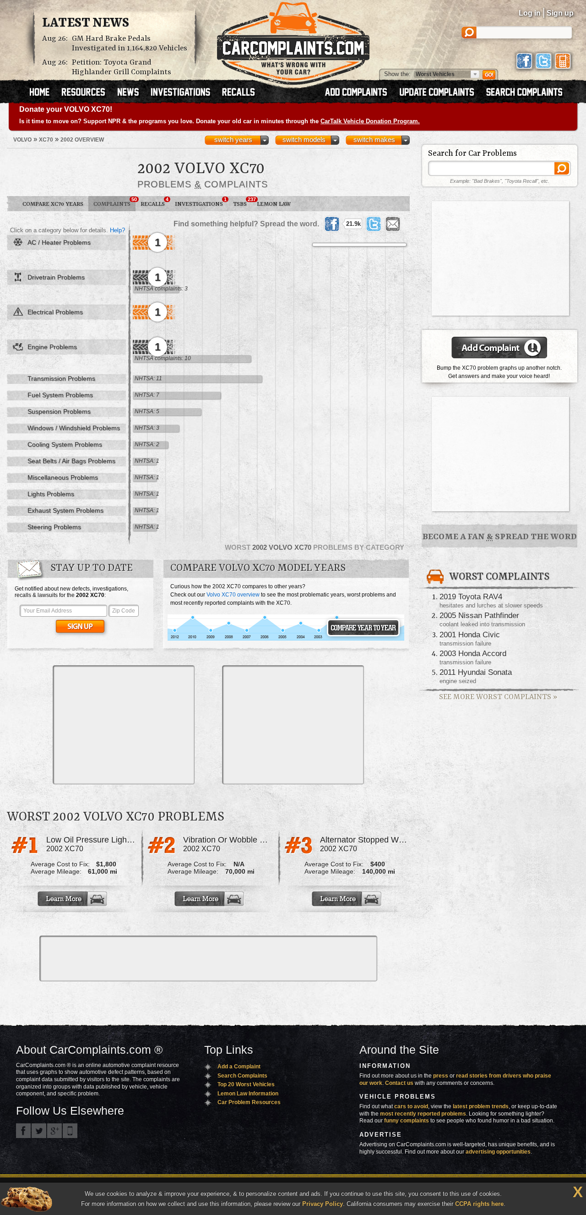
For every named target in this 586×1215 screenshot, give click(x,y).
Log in (530, 13)
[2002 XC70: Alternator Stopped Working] (347, 899)
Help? (117, 230)
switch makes (374, 139)
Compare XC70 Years (52, 204)
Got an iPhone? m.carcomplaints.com (70, 1130)
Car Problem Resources (249, 1102)
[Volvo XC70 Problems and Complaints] (286, 639)
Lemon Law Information (247, 1093)
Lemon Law (274, 204)
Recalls (154, 202)
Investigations (201, 202)
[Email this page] (393, 224)
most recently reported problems (423, 1114)
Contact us (399, 1083)
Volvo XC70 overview (233, 594)
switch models (304, 139)
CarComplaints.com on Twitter (39, 1130)
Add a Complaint (238, 1066)
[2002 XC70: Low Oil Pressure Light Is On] (73, 899)
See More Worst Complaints (498, 697)
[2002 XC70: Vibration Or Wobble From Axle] (210, 899)
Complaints (114, 202)
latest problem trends (481, 1106)
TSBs (242, 202)
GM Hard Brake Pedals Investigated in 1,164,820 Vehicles (129, 43)
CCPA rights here (479, 1203)
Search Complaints (242, 1076)
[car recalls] (238, 93)
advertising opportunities (498, 1152)
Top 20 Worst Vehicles (246, 1084)
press (440, 1076)
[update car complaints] (441, 93)
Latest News (85, 23)
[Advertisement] (123, 725)
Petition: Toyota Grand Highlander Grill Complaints (121, 67)
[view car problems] (44, 93)
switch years (233, 139)
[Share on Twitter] (373, 224)
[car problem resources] (87, 93)
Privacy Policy (322, 1203)
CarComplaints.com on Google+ (54, 1130)
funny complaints (406, 1120)
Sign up (560, 13)
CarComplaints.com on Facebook (23, 1130)
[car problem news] (132, 93)
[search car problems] (528, 93)
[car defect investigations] (184, 93)
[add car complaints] (360, 93)
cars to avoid (411, 1106)
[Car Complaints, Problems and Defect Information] (293, 41)
